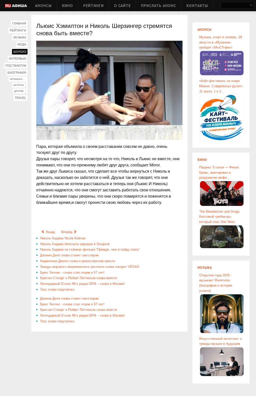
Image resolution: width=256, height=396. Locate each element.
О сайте (122, 5)
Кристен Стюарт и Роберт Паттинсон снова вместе (78, 278)
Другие (19, 91)
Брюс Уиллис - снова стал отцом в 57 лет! (72, 272)
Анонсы (43, 5)
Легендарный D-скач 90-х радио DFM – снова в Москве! (82, 284)
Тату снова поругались (57, 289)
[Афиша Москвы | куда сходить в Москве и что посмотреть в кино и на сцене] (16, 6)
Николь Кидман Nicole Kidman (63, 238)
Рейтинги (93, 5)
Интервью (17, 58)
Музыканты (18, 79)
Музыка (20, 37)
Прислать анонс (158, 5)
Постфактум (16, 65)
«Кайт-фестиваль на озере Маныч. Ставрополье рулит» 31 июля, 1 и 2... (221, 86)
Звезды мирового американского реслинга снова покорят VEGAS (89, 267)
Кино (67, 5)
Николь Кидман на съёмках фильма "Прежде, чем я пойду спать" (90, 249)
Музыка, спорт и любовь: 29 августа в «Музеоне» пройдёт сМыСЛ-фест (220, 42)
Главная (19, 23)
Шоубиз (19, 51)
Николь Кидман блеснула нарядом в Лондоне (75, 244)
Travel (20, 98)
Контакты (197, 5)
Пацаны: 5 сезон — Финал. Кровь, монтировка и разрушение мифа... (219, 172)
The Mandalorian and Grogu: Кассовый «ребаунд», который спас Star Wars (219, 217)
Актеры (18, 85)
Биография (17, 72)
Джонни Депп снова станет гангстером (69, 255)
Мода (22, 44)
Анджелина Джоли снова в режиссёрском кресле (77, 261)
